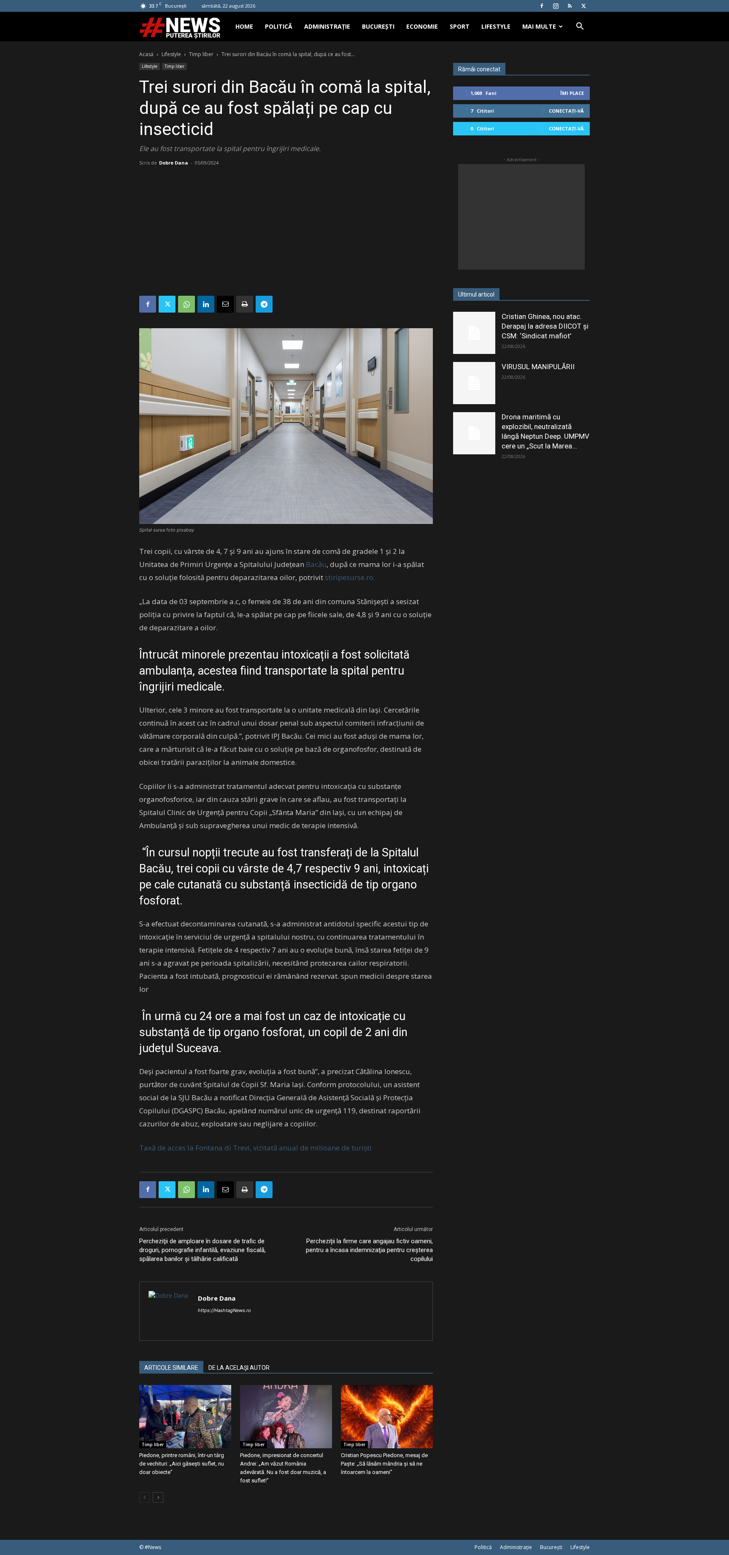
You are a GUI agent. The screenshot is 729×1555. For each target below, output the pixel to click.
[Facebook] (541, 6)
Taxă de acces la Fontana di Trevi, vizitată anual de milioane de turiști (255, 1148)
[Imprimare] (244, 304)
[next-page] (158, 1497)
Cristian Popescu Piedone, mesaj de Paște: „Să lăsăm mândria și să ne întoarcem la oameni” (384, 1463)
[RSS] (569, 6)
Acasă (146, 54)
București (378, 26)
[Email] (225, 304)
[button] (580, 27)
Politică (278, 26)
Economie (422, 26)
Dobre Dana (173, 162)
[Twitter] (583, 6)
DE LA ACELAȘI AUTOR (239, 1367)
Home (244, 26)
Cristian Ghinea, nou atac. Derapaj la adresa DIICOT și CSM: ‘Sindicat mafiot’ (545, 326)
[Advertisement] (286, 232)
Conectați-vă (566, 111)
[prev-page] (144, 1497)
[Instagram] (555, 6)
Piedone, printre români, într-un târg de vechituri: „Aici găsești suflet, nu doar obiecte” (181, 1463)
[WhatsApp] (186, 304)
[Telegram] (264, 304)
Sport (460, 26)
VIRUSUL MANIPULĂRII (538, 366)
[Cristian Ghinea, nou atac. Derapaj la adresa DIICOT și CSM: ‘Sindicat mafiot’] (474, 333)
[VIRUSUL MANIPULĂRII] (474, 383)
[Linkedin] (205, 304)
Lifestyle (495, 26)
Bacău (316, 564)
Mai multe (539, 26)
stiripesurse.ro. (350, 577)
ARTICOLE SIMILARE (171, 1367)
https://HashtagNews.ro (224, 1310)
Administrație (327, 26)
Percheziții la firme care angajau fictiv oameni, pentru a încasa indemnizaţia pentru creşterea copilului (369, 1250)
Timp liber (201, 54)
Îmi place (572, 93)
